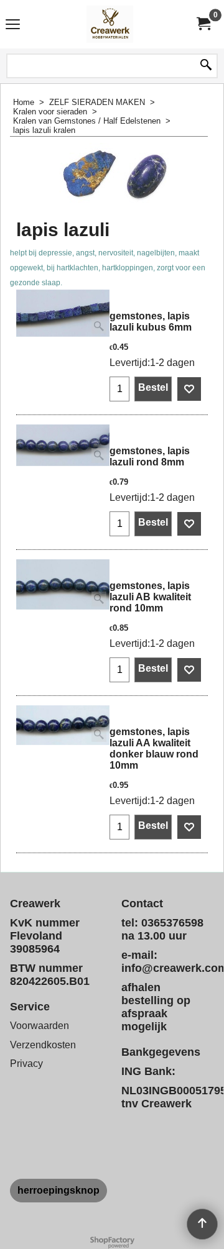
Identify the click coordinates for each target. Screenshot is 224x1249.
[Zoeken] (206, 66)
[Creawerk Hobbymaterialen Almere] (109, 24)
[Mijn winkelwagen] (203, 24)
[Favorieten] (189, 389)
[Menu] (13, 25)
